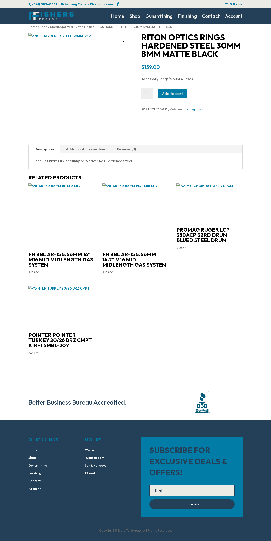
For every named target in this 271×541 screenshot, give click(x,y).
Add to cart (172, 93)
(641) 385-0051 (44, 4)
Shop (134, 17)
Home (117, 17)
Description (44, 149)
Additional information (85, 149)
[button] (122, 40)
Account (234, 17)
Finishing (187, 17)
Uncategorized (61, 27)
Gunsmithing (159, 17)
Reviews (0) (126, 149)
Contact (211, 17)
